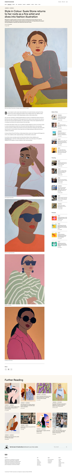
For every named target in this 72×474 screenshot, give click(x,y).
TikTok (59, 460)
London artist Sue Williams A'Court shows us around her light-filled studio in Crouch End (59, 431)
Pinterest (60, 466)
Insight (59, 139)
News (59, 148)
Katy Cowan (10, 24)
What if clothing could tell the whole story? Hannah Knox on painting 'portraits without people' (44, 397)
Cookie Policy (50, 461)
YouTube (60, 461)
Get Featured (39, 462)
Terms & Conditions (51, 459)
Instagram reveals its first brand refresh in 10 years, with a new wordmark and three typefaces (62, 198)
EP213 (59, 241)
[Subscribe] (66, 447)
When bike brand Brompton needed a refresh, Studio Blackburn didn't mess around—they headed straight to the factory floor (62, 189)
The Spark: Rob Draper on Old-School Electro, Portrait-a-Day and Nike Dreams (62, 218)
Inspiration (59, 115)
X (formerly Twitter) (61, 462)
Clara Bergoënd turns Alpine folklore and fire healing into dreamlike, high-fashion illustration (28, 405)
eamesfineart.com (8, 138)
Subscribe (59, 1)
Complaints (49, 462)
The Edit (27, 425)
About (38, 459)
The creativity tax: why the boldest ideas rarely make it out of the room (62, 125)
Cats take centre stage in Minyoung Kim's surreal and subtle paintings (62, 206)
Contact (38, 460)
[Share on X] (6, 369)
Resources (59, 131)
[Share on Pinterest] (9, 369)
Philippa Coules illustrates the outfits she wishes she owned (12, 437)
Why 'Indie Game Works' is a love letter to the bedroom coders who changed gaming (62, 133)
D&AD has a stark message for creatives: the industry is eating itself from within (62, 180)
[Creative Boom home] (9, 1)
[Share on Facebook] (11, 369)
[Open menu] (66, 1)
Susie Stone (36, 21)
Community (38, 461)
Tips (58, 123)
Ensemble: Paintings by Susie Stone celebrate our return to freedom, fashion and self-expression (59, 405)
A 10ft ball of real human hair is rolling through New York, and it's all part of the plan (62, 163)
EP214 (59, 232)
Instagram (60, 459)
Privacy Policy (50, 460)
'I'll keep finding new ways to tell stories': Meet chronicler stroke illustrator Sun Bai (62, 117)
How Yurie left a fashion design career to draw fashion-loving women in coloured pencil (12, 407)
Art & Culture (43, 394)
